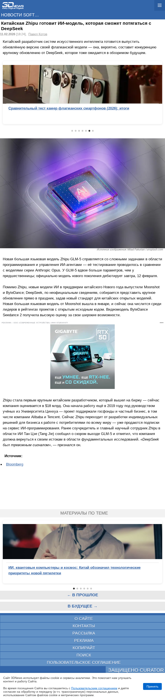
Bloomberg (14, 464)
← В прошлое (82, 595)
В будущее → (83, 606)
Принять (152, 686)
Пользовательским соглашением (94, 688)
